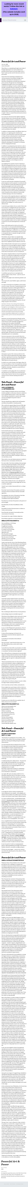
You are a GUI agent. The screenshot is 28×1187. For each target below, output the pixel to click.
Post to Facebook (12, 1184)
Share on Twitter (6, 1184)
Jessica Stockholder (9, 20)
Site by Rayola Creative (19, 1184)
